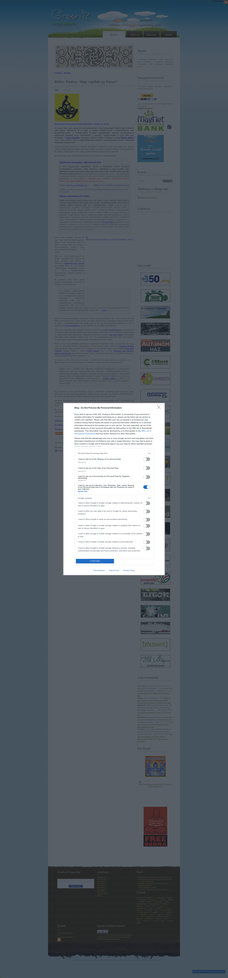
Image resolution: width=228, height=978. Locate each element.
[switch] (146, 459)
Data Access (114, 570)
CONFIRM (95, 561)
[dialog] (114, 489)
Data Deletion (99, 570)
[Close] (159, 408)
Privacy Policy (129, 570)
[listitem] (114, 453)
